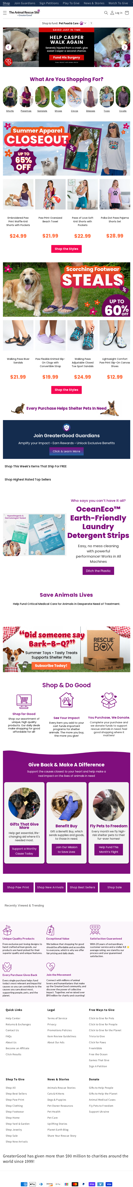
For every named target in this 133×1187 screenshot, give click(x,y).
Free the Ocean (98, 1054)
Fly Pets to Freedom (101, 1105)
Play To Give (71, 3)
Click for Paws (97, 1042)
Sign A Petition (98, 1066)
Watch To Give (118, 3)
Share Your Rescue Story (61, 1135)
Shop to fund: (60, 23)
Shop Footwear (15, 1111)
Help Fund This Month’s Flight (108, 849)
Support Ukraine (99, 1111)
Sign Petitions (49, 3)
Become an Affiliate (17, 1048)
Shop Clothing (14, 1105)
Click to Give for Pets (101, 1018)
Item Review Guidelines (61, 1036)
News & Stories (94, 3)
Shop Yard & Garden (18, 1123)
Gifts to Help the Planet (103, 1093)
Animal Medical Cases (102, 1099)
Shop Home (13, 1117)
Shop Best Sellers (82, 887)
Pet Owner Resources (60, 1105)
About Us (11, 1042)
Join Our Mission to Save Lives (66, 849)
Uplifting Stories (57, 1123)
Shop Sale (115, 887)
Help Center (13, 1018)
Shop (6, 3)
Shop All (11, 1087)
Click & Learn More (66, 451)
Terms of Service (57, 1018)
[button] (5, 13)
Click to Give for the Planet (105, 1030)
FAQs (9, 1036)
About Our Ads (55, 1042)
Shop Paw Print (18, 887)
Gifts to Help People (101, 1087)
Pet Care (52, 1117)
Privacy (51, 1024)
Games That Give (99, 1060)
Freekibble (95, 1048)
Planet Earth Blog (58, 1129)
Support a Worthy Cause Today (24, 851)
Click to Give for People (103, 1024)
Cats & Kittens (55, 1093)
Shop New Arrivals (50, 887)
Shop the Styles (66, 249)
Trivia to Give (97, 1036)
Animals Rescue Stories (61, 1087)
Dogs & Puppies (56, 1099)
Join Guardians (24, 3)
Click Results (13, 1054)
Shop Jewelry (14, 1129)
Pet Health (53, 1111)
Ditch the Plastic (98, 571)
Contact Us (12, 1030)
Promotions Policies (59, 1030)
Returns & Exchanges (18, 1024)
